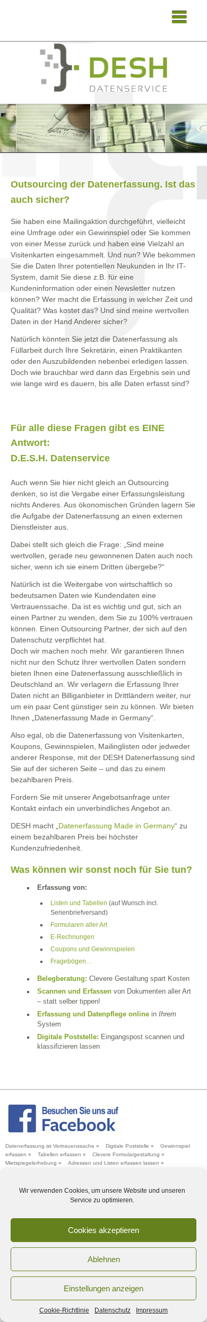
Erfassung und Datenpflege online (93, 1014)
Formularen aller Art (78, 924)
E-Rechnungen (72, 937)
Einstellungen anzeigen (103, 1288)
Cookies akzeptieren (103, 1230)
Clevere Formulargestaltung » (128, 1154)
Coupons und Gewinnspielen (92, 949)
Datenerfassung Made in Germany (116, 825)
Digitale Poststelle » (130, 1146)
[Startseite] (103, 67)
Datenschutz (112, 1310)
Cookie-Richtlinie (64, 1310)
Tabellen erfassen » (62, 1154)
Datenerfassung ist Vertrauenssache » (52, 1146)
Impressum (152, 1310)
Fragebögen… (71, 961)
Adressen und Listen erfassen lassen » (116, 1163)
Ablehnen (104, 1259)
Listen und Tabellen (78, 903)
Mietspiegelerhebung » (33, 1163)
